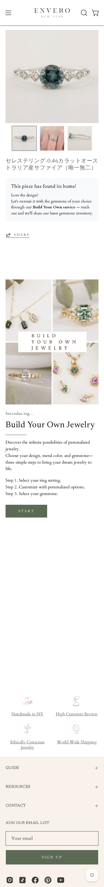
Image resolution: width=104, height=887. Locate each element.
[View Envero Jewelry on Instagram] (10, 880)
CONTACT (16, 806)
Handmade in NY (27, 714)
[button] (83, 13)
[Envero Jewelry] (52, 12)
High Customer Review (77, 714)
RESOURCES (18, 787)
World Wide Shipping (77, 742)
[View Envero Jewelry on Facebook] (35, 880)
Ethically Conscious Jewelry (27, 744)
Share (22, 234)
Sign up (52, 857)
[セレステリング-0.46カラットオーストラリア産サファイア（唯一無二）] (24, 138)
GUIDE (12, 768)
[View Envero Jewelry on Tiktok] (22, 880)
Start (26, 511)
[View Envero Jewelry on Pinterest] (48, 880)
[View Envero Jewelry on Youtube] (61, 880)
